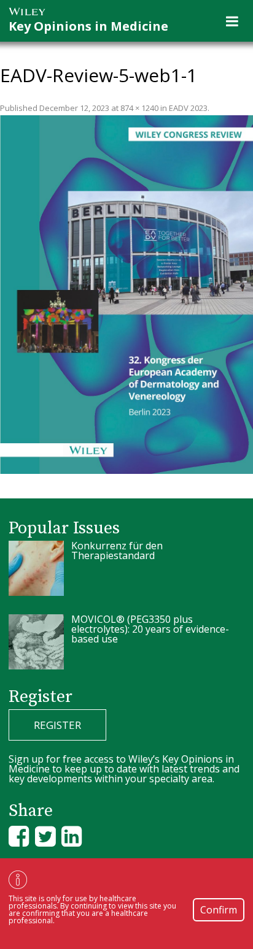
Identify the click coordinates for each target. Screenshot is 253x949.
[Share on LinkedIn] (71, 835)
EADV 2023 (188, 107)
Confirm (218, 910)
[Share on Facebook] (19, 835)
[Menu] (232, 21)
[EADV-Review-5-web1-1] (126, 294)
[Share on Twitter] (45, 835)
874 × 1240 (139, 107)
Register (57, 725)
